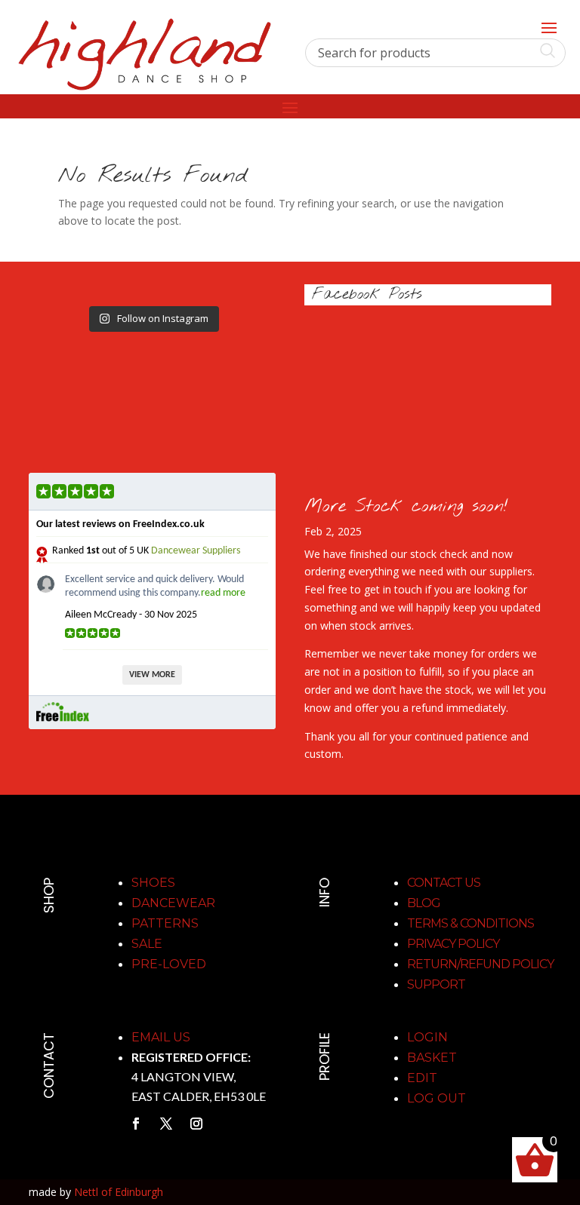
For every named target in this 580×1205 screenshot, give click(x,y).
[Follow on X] (166, 1123)
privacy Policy (453, 944)
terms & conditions (470, 923)
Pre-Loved (168, 964)
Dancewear (173, 903)
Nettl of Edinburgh (118, 1192)
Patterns (165, 923)
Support (436, 984)
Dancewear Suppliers (195, 551)
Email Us (160, 1037)
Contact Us (443, 882)
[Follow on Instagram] (196, 1123)
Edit (422, 1078)
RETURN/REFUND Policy (480, 964)
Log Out (436, 1098)
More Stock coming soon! (406, 506)
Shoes (153, 882)
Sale (146, 944)
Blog (423, 903)
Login (427, 1037)
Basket (432, 1057)
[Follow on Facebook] (136, 1123)
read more (223, 593)
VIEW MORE (152, 674)
